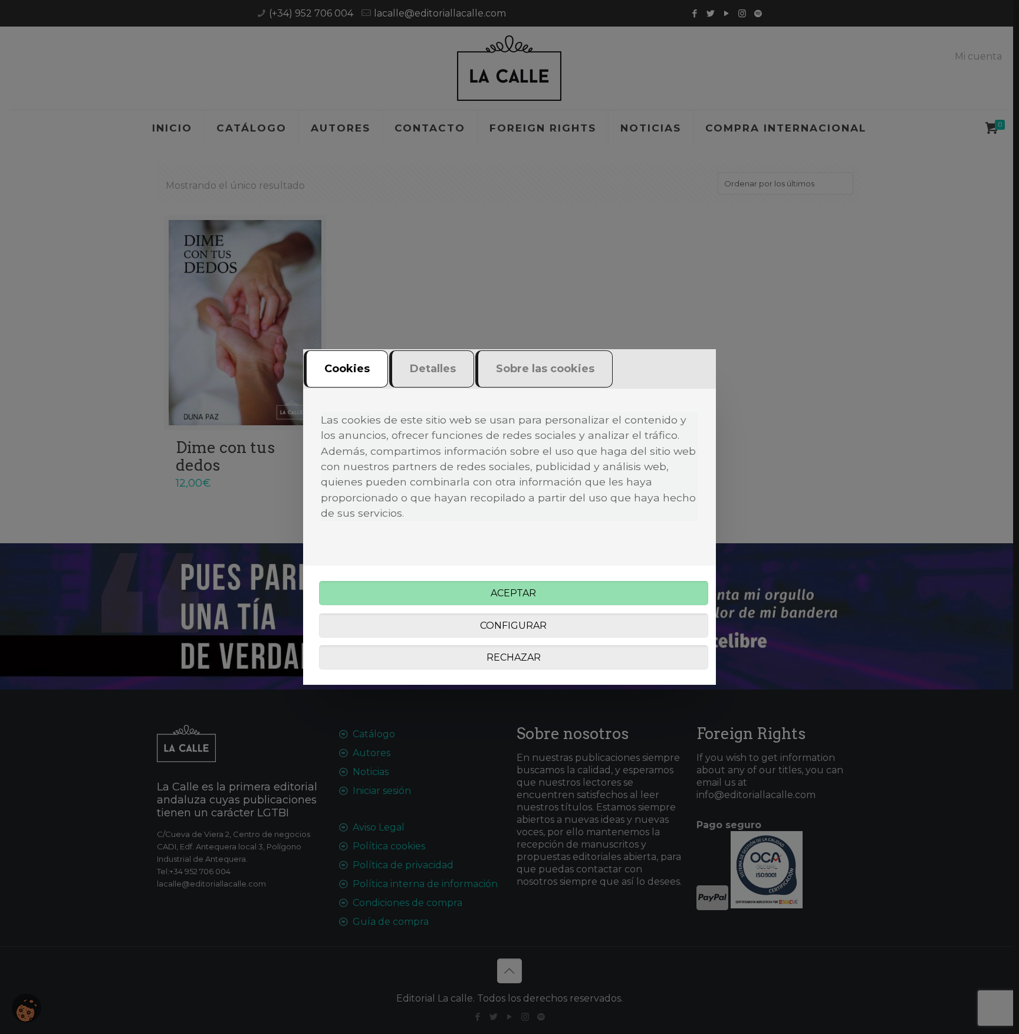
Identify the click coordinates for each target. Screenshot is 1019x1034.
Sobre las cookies (545, 368)
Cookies (347, 368)
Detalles (433, 368)
